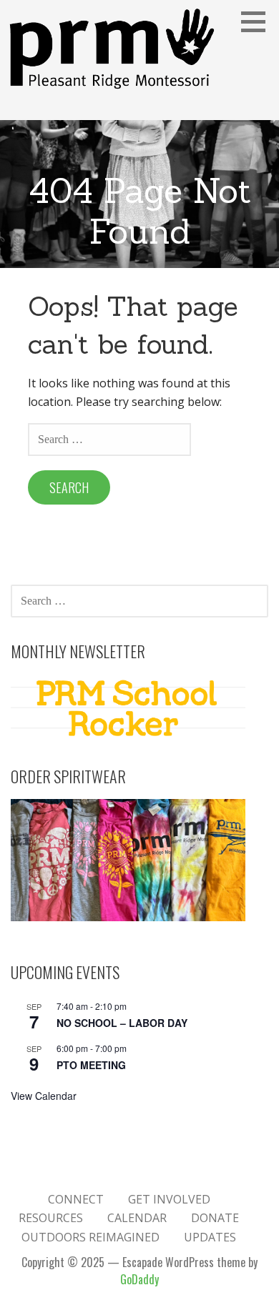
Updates (210, 1237)
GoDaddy (139, 1279)
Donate (215, 1218)
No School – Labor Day (122, 1023)
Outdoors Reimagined (90, 1237)
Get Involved (169, 1199)
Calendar (137, 1218)
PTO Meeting (91, 1065)
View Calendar (44, 1095)
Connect (76, 1199)
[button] (258, 21)
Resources (51, 1218)
